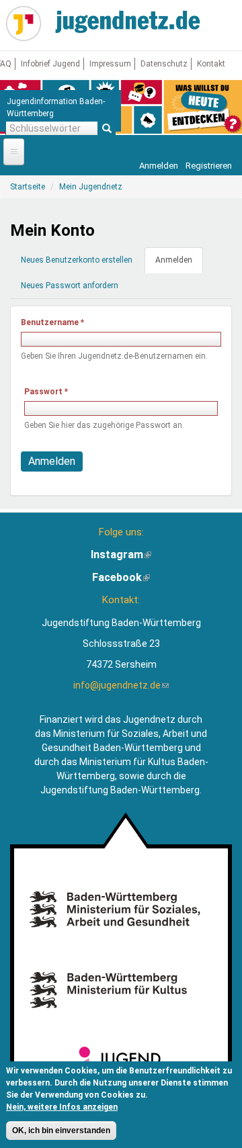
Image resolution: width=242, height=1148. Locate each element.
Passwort (46, 391)
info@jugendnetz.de (121, 685)
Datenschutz (164, 64)
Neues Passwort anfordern (69, 285)
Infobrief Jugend (50, 64)
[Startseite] (23, 23)
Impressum (110, 64)
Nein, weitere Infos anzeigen (62, 1107)
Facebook (121, 577)
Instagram (121, 554)
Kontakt (211, 64)
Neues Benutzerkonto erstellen (76, 260)
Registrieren (209, 166)
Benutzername (52, 322)
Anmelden (158, 166)
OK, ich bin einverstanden (61, 1130)
